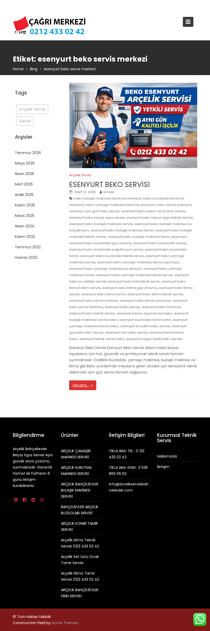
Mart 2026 (24, 184)
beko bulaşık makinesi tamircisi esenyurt (107, 198)
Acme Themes (65, 622)
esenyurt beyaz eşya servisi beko (144, 313)
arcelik (108, 192)
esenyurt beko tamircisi (161, 307)
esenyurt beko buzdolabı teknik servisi (112, 255)
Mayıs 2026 (25, 163)
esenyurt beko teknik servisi (92, 313)
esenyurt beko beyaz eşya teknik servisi (160, 217)
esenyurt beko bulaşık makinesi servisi (101, 223)
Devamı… (81, 385)
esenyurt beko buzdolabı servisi (159, 243)
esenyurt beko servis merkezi (93, 300)
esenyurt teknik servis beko (102, 338)
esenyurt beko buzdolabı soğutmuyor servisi (106, 249)
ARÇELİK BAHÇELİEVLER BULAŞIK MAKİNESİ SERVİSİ (79, 490)
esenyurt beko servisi (122, 307)
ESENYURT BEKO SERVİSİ (109, 185)
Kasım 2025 (25, 205)
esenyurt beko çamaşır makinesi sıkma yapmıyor (138, 262)
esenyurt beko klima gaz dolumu (129, 287)
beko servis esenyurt (174, 204)
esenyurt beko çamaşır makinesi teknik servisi (134, 275)
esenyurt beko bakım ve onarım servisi (153, 211)
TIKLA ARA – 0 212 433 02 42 (37, 5)
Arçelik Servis (80, 175)
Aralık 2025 (24, 194)
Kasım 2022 (25, 236)
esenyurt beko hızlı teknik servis (134, 281)
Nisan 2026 (24, 173)
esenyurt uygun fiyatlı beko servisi (154, 338)
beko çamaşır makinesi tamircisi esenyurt (120, 204)
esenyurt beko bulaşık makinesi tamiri (122, 230)
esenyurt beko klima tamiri (103, 294)
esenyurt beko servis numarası (145, 300)
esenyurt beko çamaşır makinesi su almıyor (105, 268)
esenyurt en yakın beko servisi (145, 326)
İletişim (163, 466)
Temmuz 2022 (28, 247)
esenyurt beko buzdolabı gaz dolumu (100, 243)
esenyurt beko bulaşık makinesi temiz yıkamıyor (147, 236)
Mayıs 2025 (24, 215)
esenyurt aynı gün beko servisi (94, 211)
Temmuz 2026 (28, 152)
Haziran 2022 (26, 257)
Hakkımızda (167, 456)
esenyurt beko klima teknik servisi (155, 294)
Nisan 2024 (24, 226)
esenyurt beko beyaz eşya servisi (97, 217)
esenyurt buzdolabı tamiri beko (145, 319)
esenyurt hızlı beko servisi (126, 332)
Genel (25, 121)
